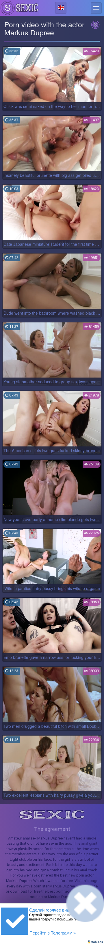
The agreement (52, 829)
